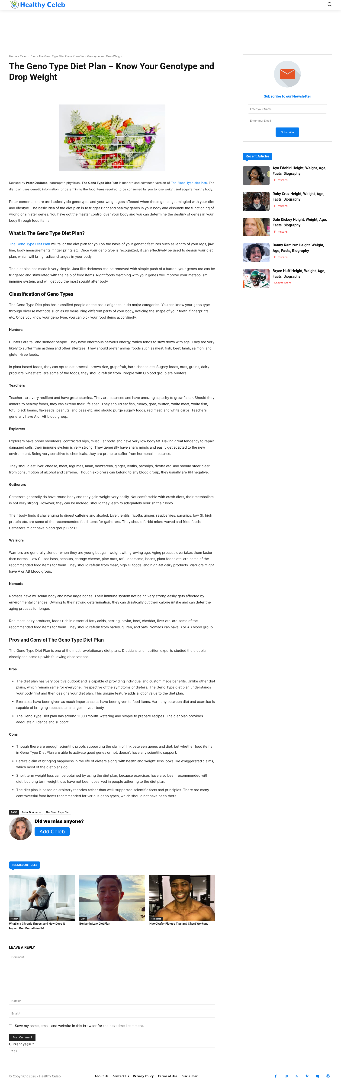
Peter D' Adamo (31, 812)
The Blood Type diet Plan (189, 183)
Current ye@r (21, 1044)
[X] (297, 1076)
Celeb (23, 56)
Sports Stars (282, 283)
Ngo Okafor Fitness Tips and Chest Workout (178, 923)
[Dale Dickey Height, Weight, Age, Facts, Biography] (256, 227)
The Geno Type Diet (57, 812)
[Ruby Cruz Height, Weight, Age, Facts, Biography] (256, 201)
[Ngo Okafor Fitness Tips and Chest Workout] (182, 898)
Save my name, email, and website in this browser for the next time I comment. (79, 1026)
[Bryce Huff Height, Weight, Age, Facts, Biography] (256, 278)
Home (13, 56)
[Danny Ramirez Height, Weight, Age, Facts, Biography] (256, 252)
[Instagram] (286, 1076)
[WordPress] (328, 1076)
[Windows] (317, 1076)
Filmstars (156, 918)
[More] (167, 91)
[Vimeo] (307, 1076)
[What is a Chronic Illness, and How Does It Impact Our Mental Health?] (42, 898)
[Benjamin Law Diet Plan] (112, 898)
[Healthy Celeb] (37, 4)
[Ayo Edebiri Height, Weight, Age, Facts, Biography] (256, 175)
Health (14, 918)
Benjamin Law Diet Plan (94, 923)
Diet (33, 56)
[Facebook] (276, 1076)
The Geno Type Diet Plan (29, 244)
